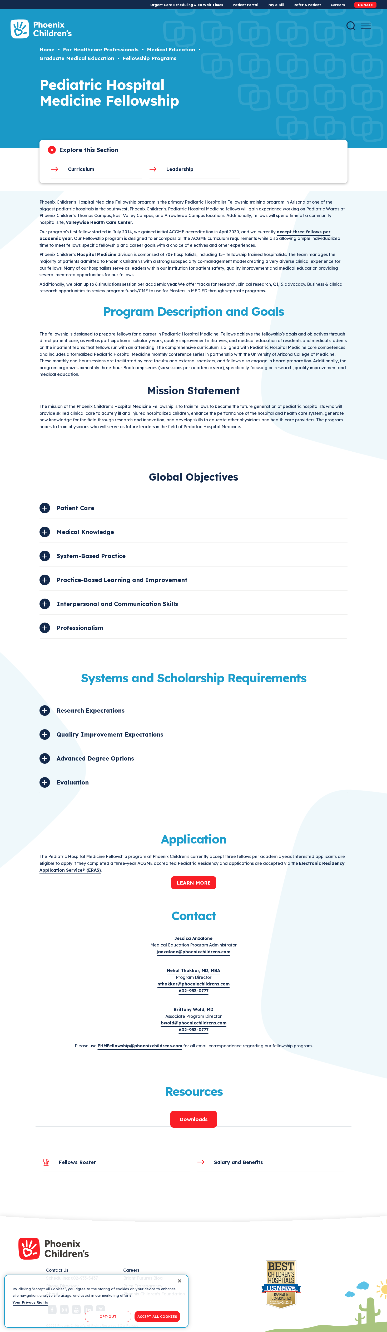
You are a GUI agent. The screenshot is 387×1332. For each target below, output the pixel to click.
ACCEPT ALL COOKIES (157, 1316)
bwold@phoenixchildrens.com (193, 1022)
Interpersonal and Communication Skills (117, 604)
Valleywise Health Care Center (99, 222)
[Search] (351, 26)
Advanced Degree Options (95, 758)
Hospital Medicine (96, 254)
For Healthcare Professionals (100, 49)
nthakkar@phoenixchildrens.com (193, 983)
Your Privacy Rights (30, 1302)
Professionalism (80, 628)
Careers (338, 5)
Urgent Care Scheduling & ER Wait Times (186, 5)
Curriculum (81, 169)
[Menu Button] (366, 26)
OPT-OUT (108, 1316)
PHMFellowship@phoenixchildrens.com (140, 1045)
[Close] (179, 1281)
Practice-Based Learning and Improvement (122, 580)
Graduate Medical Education (76, 58)
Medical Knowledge (85, 532)
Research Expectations (91, 710)
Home (46, 49)
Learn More (194, 883)
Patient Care (75, 508)
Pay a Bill (275, 5)
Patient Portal (245, 5)
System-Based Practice (91, 556)
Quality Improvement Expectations (110, 734)
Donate (365, 5)
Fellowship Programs (149, 58)
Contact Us (57, 1270)
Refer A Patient (307, 5)
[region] (96, 1301)
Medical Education (171, 49)
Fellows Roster (77, 1162)
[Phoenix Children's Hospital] (41, 28)
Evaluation (73, 782)
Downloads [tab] (194, 1119)
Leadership (180, 169)
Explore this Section (88, 150)
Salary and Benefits (238, 1162)
